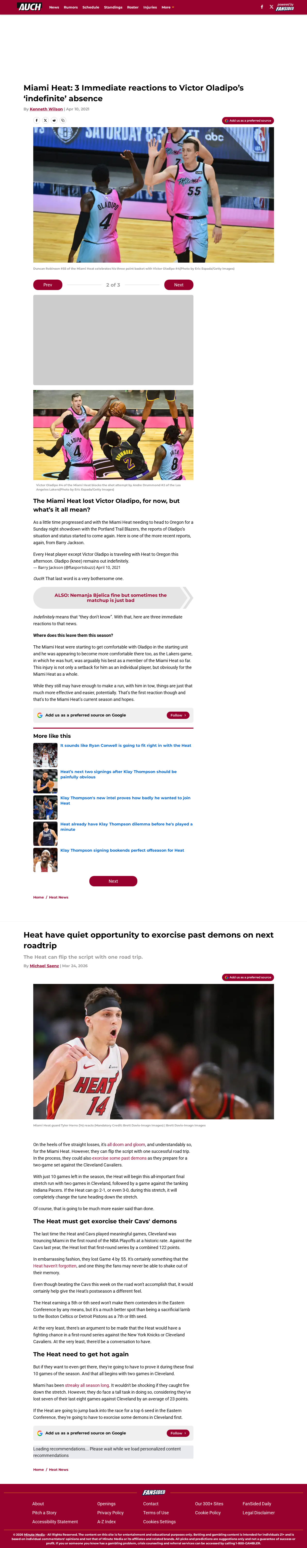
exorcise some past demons (119, 1158)
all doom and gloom (126, 1144)
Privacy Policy (110, 1512)
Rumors (71, 7)
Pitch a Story (44, 1512)
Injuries (150, 7)
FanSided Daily (257, 1503)
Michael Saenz (44, 966)
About (38, 1503)
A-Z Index (106, 1521)
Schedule (91, 7)
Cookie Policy (208, 1512)
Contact (150, 1503)
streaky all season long (87, 1385)
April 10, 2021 (108, 567)
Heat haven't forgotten (54, 1265)
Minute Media (34, 1534)
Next (178, 284)
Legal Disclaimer (259, 1512)
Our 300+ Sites (209, 1503)
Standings (113, 7)
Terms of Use (156, 1512)
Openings (106, 1503)
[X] (272, 7)
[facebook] (262, 7)
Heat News (58, 897)
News (54, 7)
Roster (133, 7)
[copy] (62, 120)
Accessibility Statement (55, 1521)
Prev (47, 284)
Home (38, 897)
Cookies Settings (159, 1521)
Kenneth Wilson (46, 109)
